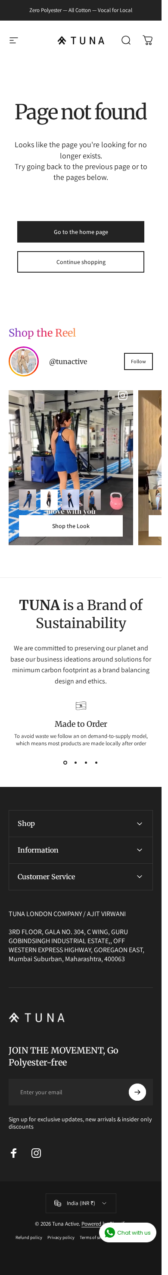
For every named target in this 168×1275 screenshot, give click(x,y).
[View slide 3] (86, 762)
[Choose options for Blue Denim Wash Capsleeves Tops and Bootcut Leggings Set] (70, 499)
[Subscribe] (137, 1092)
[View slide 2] (76, 762)
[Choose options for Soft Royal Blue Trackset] (27, 499)
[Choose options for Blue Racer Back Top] (92, 499)
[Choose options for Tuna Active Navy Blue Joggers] (49, 499)
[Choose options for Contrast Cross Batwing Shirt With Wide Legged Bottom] (157, 499)
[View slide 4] (96, 762)
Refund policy (29, 1237)
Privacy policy (61, 1237)
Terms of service (95, 1237)
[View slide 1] (65, 762)
